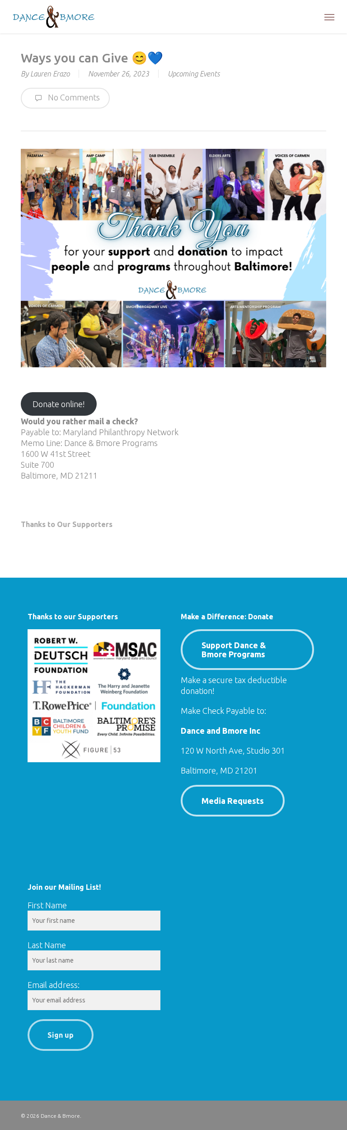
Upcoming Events (194, 74)
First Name (47, 905)
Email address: (54, 984)
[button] (329, 16)
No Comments (73, 97)
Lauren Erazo (50, 74)
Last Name (47, 945)
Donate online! (59, 403)
